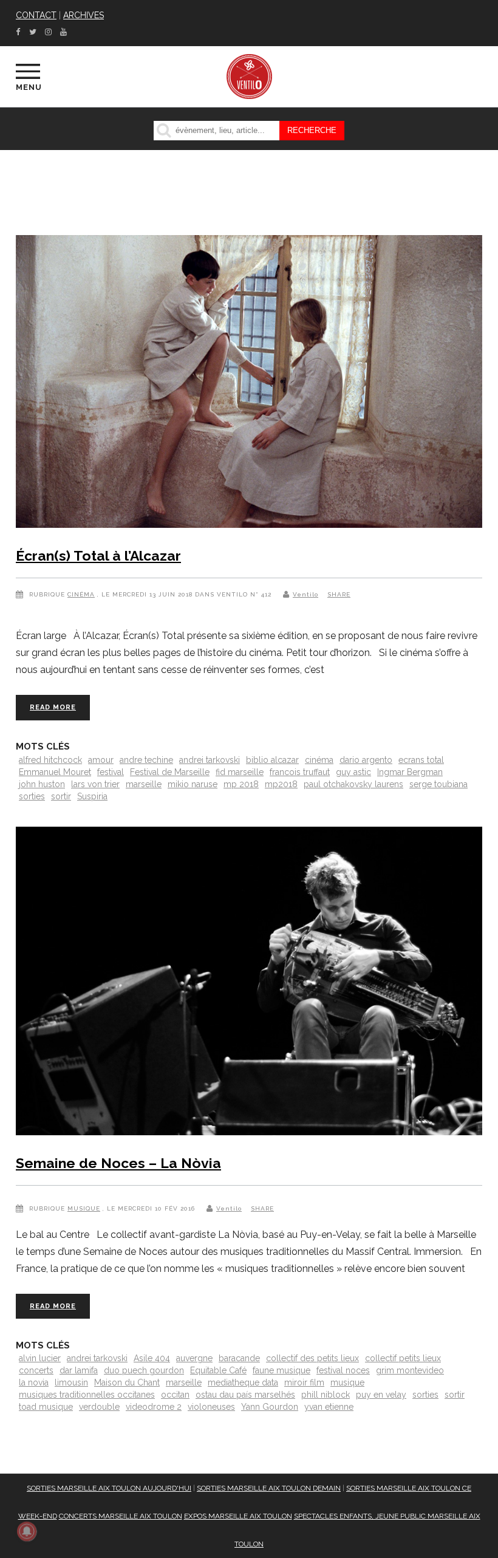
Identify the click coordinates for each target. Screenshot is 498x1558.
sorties (32, 796)
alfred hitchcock (50, 760)
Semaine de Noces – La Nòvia (118, 1163)
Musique (83, 1208)
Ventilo (305, 594)
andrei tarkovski (209, 760)
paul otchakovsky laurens (353, 784)
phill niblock (325, 1394)
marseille (144, 784)
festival (110, 772)
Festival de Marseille (170, 772)
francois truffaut (300, 772)
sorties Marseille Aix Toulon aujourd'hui (109, 1488)
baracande (239, 1358)
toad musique (46, 1407)
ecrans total (421, 760)
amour (101, 760)
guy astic (353, 772)
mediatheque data (243, 1382)
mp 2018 (241, 784)
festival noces (343, 1370)
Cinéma (81, 594)
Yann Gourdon (269, 1407)
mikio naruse (192, 784)
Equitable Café (218, 1370)
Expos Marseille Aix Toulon (238, 1516)
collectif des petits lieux (312, 1358)
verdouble (99, 1407)
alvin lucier (40, 1358)
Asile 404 (152, 1358)
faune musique (281, 1370)
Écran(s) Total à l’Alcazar (98, 555)
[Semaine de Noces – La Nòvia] (249, 983)
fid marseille (240, 772)
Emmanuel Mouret (55, 772)
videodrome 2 (154, 1407)
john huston (42, 784)
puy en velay (381, 1394)
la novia (34, 1382)
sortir (61, 796)
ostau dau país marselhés (245, 1394)
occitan (175, 1394)
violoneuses (211, 1407)
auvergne (194, 1358)
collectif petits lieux (403, 1358)
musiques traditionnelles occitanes (87, 1394)
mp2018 (281, 784)
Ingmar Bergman (410, 772)
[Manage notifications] (26, 1531)
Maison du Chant (127, 1382)
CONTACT (36, 15)
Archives (83, 15)
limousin (71, 1382)
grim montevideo (410, 1370)
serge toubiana (438, 784)
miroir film (304, 1382)
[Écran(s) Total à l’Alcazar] (249, 384)
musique (347, 1382)
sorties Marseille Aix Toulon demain (269, 1488)
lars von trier (95, 784)
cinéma (319, 760)
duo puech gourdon (144, 1370)
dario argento (365, 760)
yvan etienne (328, 1407)
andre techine (146, 760)
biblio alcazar (272, 760)
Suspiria (92, 796)
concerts (36, 1370)
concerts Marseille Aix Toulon (120, 1516)
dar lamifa (79, 1370)
